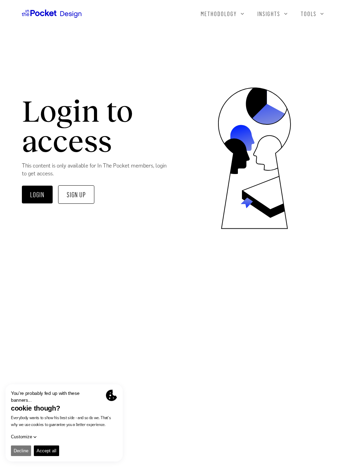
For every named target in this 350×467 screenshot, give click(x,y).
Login (37, 194)
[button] (222, 13)
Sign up (76, 194)
